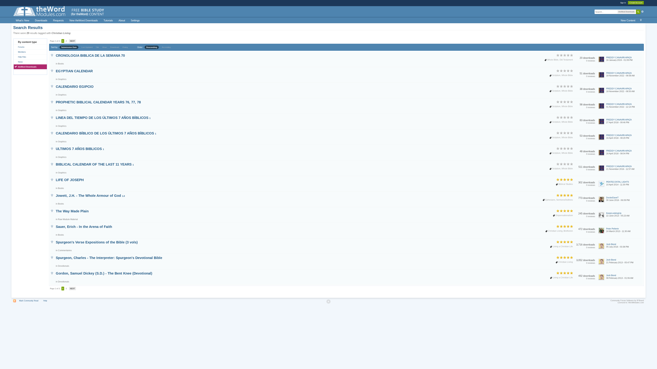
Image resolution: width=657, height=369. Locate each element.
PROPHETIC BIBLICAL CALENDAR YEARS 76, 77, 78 (98, 102)
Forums (21, 47)
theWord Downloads (27, 67)
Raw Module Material (68, 219)
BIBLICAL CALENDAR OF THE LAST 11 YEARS (95, 164)
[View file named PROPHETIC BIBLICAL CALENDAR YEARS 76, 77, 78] (51, 101)
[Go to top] (328, 301)
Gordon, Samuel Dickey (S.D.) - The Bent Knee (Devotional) (104, 273)
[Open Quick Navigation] (640, 20)
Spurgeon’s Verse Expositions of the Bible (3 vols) (97, 242)
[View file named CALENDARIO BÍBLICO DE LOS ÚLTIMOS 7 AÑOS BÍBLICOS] (51, 132)
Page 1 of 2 (55, 41)
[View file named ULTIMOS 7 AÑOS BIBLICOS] (51, 148)
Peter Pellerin (612, 229)
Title (97, 47)
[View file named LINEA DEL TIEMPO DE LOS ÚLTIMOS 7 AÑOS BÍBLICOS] (51, 117)
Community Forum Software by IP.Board (627, 300)
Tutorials (108, 20)
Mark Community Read (28, 301)
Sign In (623, 3)
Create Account (635, 3)
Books (61, 64)
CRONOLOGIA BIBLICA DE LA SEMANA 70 (90, 55)
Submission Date (69, 47)
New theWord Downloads (83, 20)
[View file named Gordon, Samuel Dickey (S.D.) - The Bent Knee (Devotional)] (51, 272)
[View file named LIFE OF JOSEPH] (51, 179)
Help (45, 301)
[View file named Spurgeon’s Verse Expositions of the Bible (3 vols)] (51, 241)
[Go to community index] (59, 11)
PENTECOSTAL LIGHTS (617, 182)
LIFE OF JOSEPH (70, 180)
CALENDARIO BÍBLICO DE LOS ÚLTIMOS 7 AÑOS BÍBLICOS (106, 133)
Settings (135, 20)
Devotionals (63, 266)
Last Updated (87, 47)
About (122, 20)
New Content (628, 20)
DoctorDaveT (612, 197)
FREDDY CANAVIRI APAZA (619, 57)
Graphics (62, 79)
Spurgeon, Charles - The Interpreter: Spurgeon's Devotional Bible (109, 258)
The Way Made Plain (72, 211)
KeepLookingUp (613, 213)
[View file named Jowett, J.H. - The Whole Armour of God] (51, 195)
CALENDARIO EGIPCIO (75, 86)
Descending (151, 47)
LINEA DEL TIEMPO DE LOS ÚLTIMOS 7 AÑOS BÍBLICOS (103, 118)
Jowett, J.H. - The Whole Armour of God (90, 195)
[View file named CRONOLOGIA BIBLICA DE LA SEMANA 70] (51, 54)
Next (72, 41)
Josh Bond (611, 244)
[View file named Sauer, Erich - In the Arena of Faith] (51, 226)
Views (104, 47)
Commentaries (65, 250)
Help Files (22, 57)
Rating (125, 47)
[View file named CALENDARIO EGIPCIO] (51, 86)
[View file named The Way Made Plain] (51, 210)
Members (22, 52)
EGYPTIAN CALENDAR (74, 71)
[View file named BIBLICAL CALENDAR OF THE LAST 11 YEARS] (51, 163)
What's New (22, 20)
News (20, 62)
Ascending (166, 47)
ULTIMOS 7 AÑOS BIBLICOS (80, 149)
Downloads (41, 20)
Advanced (642, 11)
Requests (58, 20)
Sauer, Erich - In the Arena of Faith (84, 227)
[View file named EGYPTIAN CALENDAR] (51, 70)
